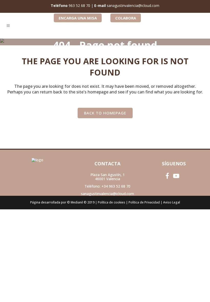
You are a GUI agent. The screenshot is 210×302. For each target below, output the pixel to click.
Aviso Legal (171, 202)
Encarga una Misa (78, 17)
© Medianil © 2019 (80, 202)
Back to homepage (105, 112)
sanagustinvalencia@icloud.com (133, 5)
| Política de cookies (110, 202)
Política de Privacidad (144, 202)
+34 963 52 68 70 (115, 186)
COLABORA (125, 17)
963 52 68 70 (79, 5)
